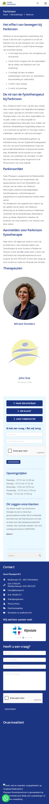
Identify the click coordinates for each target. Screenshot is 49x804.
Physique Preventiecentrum (15, 792)
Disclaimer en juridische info (20, 612)
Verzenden (13, 462)
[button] (38, 3)
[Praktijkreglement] (5, 599)
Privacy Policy (13, 603)
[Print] (9, 3)
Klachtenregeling (15, 608)
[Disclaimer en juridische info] (5, 613)
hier (22, 251)
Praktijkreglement (15, 599)
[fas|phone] (5, 585)
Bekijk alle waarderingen (32, 795)
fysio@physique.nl (16, 590)
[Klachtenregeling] (5, 608)
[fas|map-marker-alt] (5, 580)
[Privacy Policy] (5, 604)
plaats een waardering (12, 799)
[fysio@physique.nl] (5, 590)
